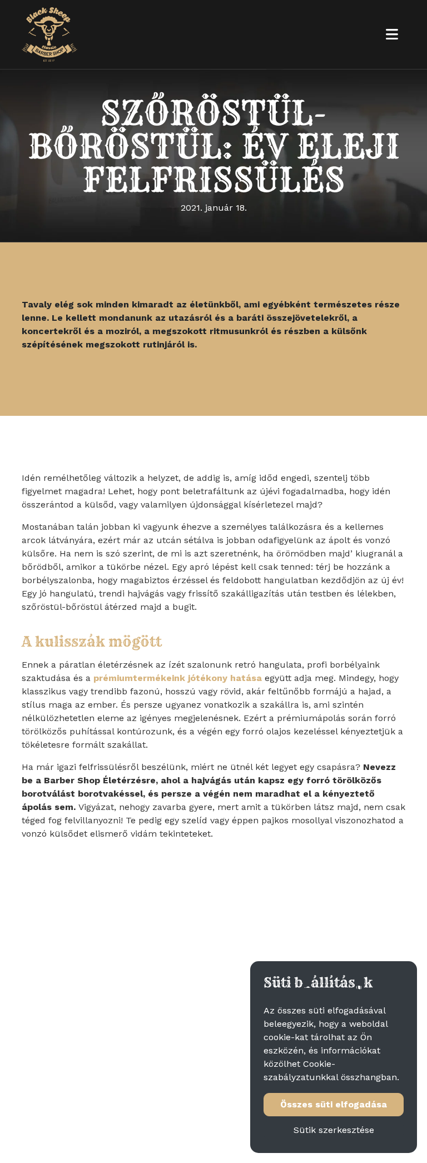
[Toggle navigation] (392, 34)
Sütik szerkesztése (334, 1130)
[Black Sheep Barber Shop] (49, 34)
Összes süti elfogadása (333, 1104)
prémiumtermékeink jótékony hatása (177, 678)
